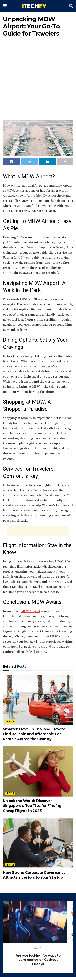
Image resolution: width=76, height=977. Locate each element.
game (37, 948)
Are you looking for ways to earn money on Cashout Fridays (38, 960)
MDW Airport (30, 611)
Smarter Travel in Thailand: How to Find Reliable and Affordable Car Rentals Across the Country (34, 734)
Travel (10, 721)
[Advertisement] (38, 80)
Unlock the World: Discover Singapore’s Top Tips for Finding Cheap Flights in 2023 (32, 806)
